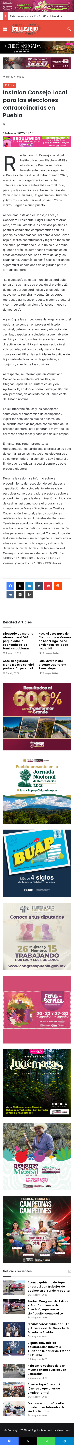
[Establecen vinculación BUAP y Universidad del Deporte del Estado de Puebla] (14, 1329)
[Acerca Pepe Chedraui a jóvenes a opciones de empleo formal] (14, 1389)
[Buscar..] (69, 30)
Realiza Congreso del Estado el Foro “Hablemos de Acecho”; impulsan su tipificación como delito (48, 1307)
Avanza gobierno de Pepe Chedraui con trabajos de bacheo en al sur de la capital (49, 1286)
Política (20, 76)
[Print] (29, 594)
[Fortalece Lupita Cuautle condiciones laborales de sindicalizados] (14, 1408)
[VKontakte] (10, 594)
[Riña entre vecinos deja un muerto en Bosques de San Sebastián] (14, 1371)
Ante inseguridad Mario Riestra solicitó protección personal (18, 664)
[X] (20, 586)
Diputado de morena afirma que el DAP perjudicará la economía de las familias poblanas (18, 641)
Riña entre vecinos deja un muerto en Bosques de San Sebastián (47, 1370)
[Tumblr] (39, 586)
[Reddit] (58, 586)
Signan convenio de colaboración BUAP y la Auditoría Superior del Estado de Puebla (49, 1349)
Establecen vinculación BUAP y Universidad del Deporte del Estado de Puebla (49, 1328)
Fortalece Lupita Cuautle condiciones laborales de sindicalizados (46, 1407)
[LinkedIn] (29, 586)
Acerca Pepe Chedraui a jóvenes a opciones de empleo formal (45, 1388)
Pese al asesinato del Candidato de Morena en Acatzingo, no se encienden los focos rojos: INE (55, 641)
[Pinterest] (48, 586)
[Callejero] (25, 29)
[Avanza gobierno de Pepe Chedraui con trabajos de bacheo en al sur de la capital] (14, 1287)
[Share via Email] (20, 594)
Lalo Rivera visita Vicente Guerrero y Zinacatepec (52, 664)
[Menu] (5, 30)
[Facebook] (10, 586)
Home (9, 76)
